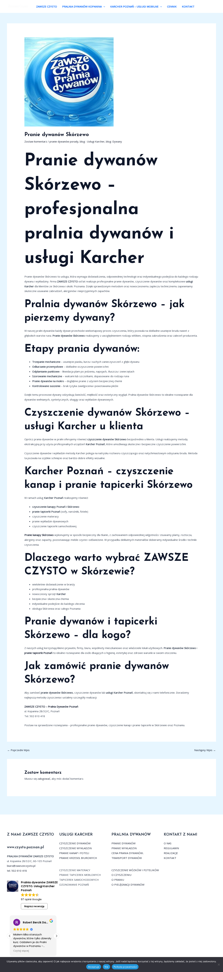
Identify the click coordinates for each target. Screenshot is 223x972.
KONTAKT (188, 6)
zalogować (43, 778)
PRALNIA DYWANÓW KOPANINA (82, 6)
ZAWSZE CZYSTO (46, 6)
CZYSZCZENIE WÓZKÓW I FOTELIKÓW (135, 870)
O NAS (167, 843)
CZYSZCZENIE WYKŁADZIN (75, 848)
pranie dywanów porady (63, 141)
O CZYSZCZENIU (121, 875)
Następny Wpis (205, 750)
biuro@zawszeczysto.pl (21, 865)
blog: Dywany (114, 141)
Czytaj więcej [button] (21, 950)
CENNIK (172, 6)
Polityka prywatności (125, 966)
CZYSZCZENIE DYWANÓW (75, 843)
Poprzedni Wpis (18, 750)
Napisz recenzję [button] (34, 906)
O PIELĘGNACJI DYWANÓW (128, 884)
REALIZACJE (171, 853)
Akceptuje (93, 966)
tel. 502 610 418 (17, 870)
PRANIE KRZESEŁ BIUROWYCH (78, 858)
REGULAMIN (171, 848)
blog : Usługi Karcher (92, 141)
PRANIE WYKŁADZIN (124, 848)
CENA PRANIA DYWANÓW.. (128, 853)
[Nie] (218, 964)
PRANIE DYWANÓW (124, 843)
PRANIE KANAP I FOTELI (74, 853)
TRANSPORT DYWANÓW (127, 858)
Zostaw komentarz (35, 141)
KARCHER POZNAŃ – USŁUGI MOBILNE (134, 6)
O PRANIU (118, 879)
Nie (106, 966)
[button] (103, 6)
